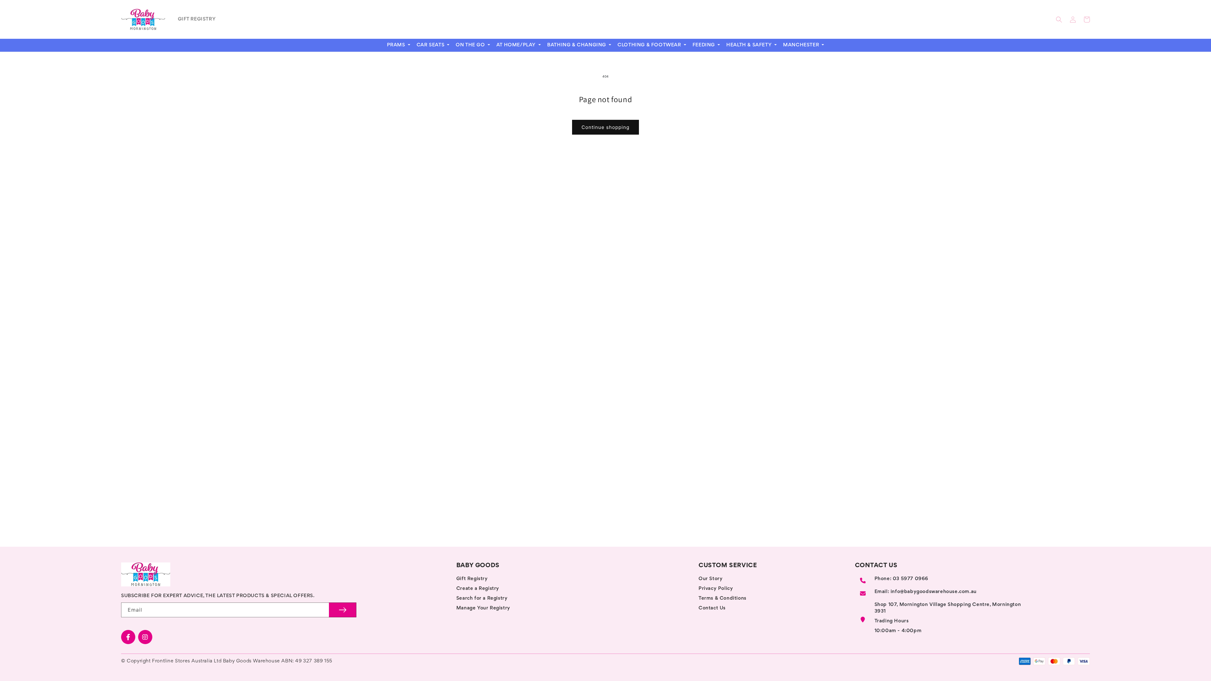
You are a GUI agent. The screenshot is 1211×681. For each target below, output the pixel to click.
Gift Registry (472, 579)
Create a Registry (477, 588)
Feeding (705, 45)
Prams (397, 45)
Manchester (802, 45)
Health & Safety (749, 45)
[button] (1059, 19)
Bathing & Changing (577, 45)
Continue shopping (605, 127)
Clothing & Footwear (649, 45)
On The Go (471, 45)
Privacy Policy (716, 588)
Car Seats (431, 45)
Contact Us (712, 608)
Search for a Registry (482, 598)
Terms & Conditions (722, 598)
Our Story (711, 579)
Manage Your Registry (483, 608)
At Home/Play (516, 45)
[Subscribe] (342, 609)
